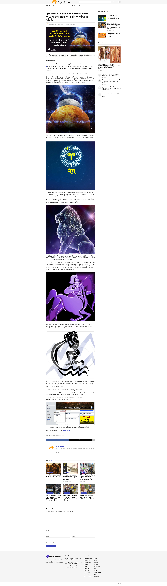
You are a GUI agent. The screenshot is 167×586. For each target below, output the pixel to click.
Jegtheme (70, 584)
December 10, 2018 (61, 24)
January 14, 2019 (110, 37)
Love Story (86, 570)
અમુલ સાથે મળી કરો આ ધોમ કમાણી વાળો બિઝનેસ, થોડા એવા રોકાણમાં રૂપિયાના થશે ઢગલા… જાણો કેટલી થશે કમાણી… (70, 498)
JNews (50, 584)
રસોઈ (52, 6)
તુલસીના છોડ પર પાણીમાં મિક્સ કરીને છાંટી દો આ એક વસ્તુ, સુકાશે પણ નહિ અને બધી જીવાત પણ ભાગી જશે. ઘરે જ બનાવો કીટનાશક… (111, 88)
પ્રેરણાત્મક (67, 6)
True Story (86, 574)
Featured (86, 564)
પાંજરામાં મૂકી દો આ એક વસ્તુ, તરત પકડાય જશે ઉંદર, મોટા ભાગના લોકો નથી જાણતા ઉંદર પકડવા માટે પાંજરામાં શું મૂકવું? (70, 66)
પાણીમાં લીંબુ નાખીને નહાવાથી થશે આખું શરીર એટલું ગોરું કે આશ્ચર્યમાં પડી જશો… (113, 35)
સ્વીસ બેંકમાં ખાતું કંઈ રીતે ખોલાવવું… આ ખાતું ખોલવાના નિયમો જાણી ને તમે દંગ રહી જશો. (113, 17)
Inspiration (86, 568)
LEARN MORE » (49, 567)
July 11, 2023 (83, 501)
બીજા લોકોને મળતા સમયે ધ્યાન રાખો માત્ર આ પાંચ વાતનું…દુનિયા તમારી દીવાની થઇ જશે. (64, 64)
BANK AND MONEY (88, 558)
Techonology (49, 492)
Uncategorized (87, 576)
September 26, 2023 (67, 481)
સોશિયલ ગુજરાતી (66, 430)
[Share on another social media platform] (93, 440)
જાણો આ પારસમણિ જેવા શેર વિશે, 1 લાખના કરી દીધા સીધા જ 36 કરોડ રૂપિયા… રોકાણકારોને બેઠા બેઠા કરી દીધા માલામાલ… (111, 95)
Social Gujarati (53, 24)
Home (48, 6)
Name (48, 530)
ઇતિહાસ (95, 560)
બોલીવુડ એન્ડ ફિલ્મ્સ (97, 572)
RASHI (50, 435)
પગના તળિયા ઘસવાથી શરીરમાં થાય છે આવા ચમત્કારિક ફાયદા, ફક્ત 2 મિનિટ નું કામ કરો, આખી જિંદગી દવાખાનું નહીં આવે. (106, 66)
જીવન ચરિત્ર (96, 562)
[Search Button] (109, 2)
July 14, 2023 (49, 501)
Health (85, 566)
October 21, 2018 (110, 20)
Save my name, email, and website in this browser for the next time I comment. (64, 542)
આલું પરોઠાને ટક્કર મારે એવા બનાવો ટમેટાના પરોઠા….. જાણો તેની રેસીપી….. (73, 559)
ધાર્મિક (95, 568)
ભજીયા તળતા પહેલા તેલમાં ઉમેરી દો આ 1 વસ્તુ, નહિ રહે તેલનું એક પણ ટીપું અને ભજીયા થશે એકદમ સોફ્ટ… (110, 75)
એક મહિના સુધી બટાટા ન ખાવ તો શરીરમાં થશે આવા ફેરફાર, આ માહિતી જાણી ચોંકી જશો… (73, 566)
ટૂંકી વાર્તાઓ (96, 564)
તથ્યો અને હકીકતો (59, 6)
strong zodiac (56, 435)
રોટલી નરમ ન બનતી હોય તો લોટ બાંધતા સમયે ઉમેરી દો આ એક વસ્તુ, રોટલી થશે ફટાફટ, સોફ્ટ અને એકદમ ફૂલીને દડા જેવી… (111, 81)
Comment (48, 514)
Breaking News (75, 6)
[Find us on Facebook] (118, 584)
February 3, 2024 (50, 479)
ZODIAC (62, 435)
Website (73, 536)
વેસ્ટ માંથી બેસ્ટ (96, 576)
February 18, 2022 (111, 30)
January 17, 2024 (67, 501)
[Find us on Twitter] (115, 2)
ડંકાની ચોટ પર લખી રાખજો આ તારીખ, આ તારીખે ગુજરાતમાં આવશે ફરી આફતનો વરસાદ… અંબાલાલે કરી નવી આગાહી (87, 498)
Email (47, 536)
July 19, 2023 (83, 481)
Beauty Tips (87, 560)
